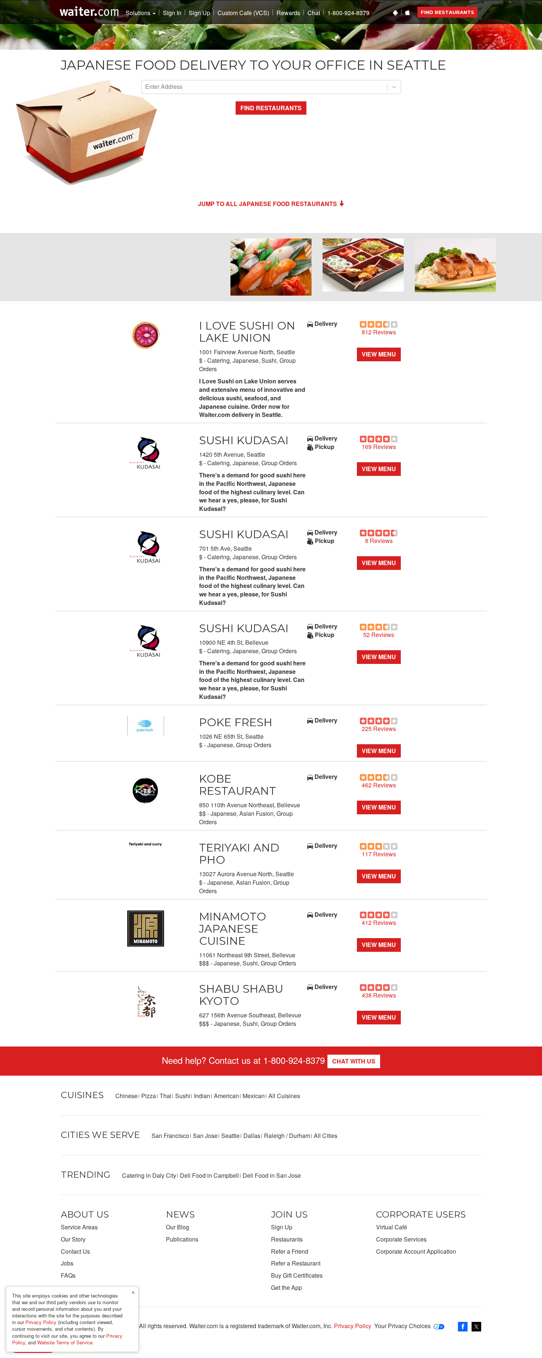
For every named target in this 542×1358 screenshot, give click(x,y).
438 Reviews (379, 995)
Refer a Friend (289, 1251)
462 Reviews (379, 785)
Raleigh (274, 1135)
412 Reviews (379, 922)
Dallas (251, 1135)
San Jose (205, 1135)
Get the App (286, 1287)
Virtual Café (391, 1227)
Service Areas (79, 1227)
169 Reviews (379, 446)
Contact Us (75, 1251)
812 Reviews (379, 332)
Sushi (182, 1095)
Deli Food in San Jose (272, 1175)
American (226, 1095)
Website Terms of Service (65, 1342)
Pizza (148, 1095)
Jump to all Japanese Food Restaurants (267, 203)
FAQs (68, 1275)
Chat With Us (353, 1061)
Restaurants (287, 1239)
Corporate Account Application (416, 1251)
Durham (299, 1135)
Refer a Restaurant (295, 1263)
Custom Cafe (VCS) (243, 13)
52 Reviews (378, 634)
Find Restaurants (447, 12)
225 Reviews (379, 728)
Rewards (288, 13)
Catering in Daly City (149, 1175)
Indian (202, 1095)
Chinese (126, 1095)
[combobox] (146, 87)
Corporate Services (401, 1239)
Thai (165, 1095)
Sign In (172, 13)
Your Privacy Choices (402, 1326)
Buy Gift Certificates (297, 1275)
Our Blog (177, 1227)
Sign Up (199, 13)
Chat (314, 13)
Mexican (254, 1095)
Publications (182, 1239)
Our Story (73, 1239)
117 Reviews (379, 854)
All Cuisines (284, 1095)
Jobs (67, 1263)
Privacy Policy (352, 1326)
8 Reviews (379, 540)
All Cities (325, 1135)
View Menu (379, 354)
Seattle (230, 1135)
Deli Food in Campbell (209, 1175)
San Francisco (170, 1135)
